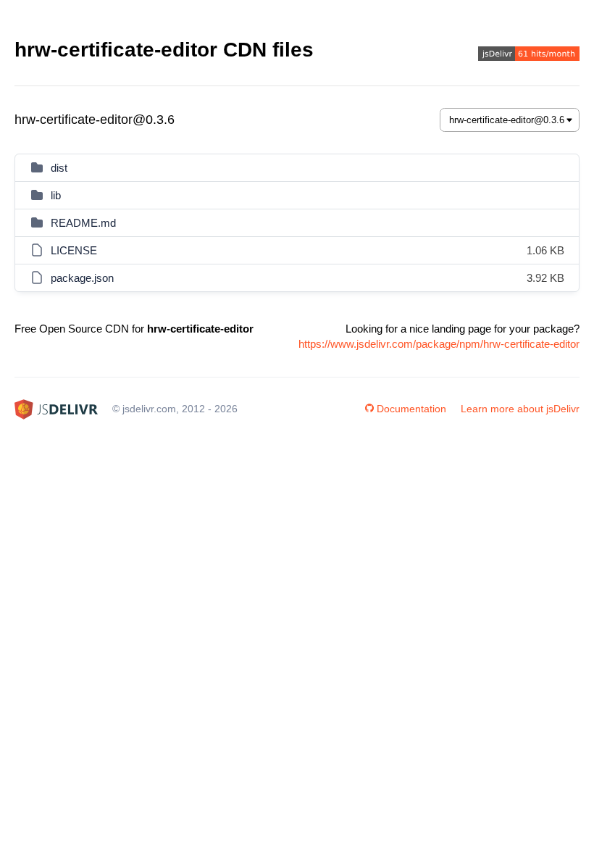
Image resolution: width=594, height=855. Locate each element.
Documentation (411, 408)
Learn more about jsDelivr (520, 408)
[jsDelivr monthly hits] (529, 55)
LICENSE (74, 250)
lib (56, 195)
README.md (83, 223)
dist (59, 168)
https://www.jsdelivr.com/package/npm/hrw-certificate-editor (439, 344)
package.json (82, 278)
